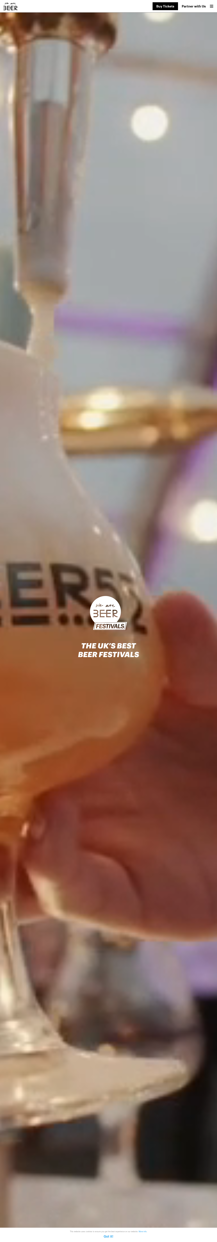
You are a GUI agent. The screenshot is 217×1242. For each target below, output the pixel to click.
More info (143, 1231)
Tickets (165, 6)
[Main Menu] (212, 6)
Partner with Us (194, 6)
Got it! (108, 1236)
